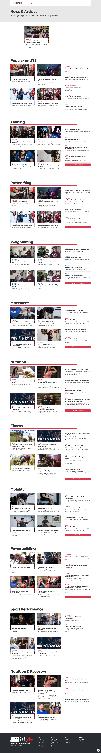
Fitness (13, 342)
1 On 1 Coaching (41, 743)
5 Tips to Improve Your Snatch (74, 275)
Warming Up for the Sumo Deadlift (75, 329)
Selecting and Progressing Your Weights (77, 68)
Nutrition (14, 379)
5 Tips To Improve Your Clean (74, 267)
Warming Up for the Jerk (45, 344)
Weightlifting (14, 259)
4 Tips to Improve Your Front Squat (49, 285)
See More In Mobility (78, 534)
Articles (53, 737)
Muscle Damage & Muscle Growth (75, 690)
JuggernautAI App (42, 740)
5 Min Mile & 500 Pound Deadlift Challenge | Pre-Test (22, 445)
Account (71, 3)
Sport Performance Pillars (73, 626)
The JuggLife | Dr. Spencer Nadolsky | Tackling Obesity (46, 408)
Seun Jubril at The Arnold (73, 96)
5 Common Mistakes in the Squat (48, 103)
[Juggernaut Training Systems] (18, 3)
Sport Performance (42, 626)
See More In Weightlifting (78, 283)
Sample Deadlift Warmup (72, 339)
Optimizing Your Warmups (20, 79)
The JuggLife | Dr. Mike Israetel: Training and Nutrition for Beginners (77, 400)
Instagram (81, 739)
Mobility (40, 320)
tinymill (20, 745)
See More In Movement (77, 346)
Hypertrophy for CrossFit (72, 469)
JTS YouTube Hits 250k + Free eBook (76, 369)
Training (66, 104)
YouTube (81, 740)
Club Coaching (41, 745)
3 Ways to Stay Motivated (72, 129)
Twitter (80, 743)
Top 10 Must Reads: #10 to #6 (74, 446)
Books (66, 740)
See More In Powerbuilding (77, 597)
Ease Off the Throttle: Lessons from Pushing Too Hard (35, 41)
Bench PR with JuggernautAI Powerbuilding (47, 568)
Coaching (29, 3)
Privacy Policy (68, 742)
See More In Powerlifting (78, 226)
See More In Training (78, 164)
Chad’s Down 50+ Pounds (73, 390)
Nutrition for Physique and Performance (77, 380)
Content (39, 3)
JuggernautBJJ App (42, 742)
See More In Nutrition (78, 410)
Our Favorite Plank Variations (21, 468)
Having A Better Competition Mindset (76, 77)
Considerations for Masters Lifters (22, 103)
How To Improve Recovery (73, 87)
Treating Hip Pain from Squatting (48, 530)
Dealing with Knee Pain (45, 508)
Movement (14, 320)
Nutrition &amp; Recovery (70, 85)
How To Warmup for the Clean (74, 310)
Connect (81, 737)
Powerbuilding (15, 565)
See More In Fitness (77, 478)
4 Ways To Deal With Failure (20, 165)
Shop (47, 3)
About (54, 3)
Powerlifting (28, 39)
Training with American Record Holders (77, 249)
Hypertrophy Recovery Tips (46, 717)
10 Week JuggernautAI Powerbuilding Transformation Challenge (47, 382)
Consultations (41, 746)
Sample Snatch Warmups (72, 320)
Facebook (81, 742)
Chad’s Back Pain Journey (20, 321)
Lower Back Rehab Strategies (47, 321)
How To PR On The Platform (73, 106)
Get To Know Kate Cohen (72, 139)
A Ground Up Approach (45, 470)
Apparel (67, 739)
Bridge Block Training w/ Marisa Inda (76, 556)
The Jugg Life (54, 739)
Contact (62, 3)
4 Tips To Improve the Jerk (73, 257)
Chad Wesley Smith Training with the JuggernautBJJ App (76, 147)
